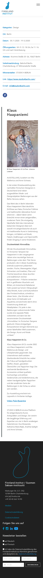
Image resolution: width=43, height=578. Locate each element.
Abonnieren (32, 565)
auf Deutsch (9, 541)
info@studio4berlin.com (19, 86)
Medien (8, 506)
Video (16, 401)
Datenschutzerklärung (14, 512)
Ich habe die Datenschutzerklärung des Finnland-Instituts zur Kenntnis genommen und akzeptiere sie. (20, 551)
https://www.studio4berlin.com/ (21, 79)
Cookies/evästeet (12, 518)
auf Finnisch (9, 544)
